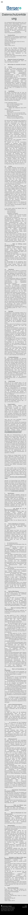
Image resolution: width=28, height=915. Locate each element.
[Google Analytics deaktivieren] (17, 490)
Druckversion (5, 905)
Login (26, 905)
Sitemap (10, 905)
